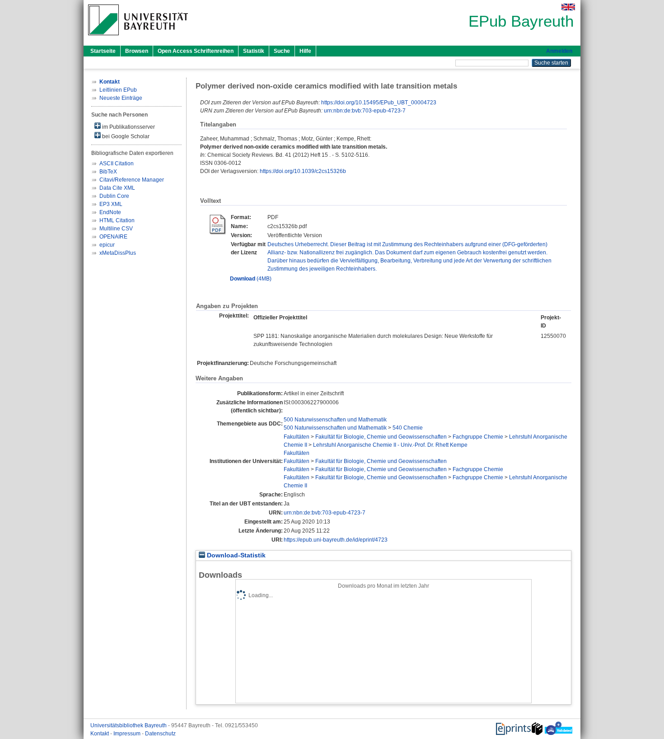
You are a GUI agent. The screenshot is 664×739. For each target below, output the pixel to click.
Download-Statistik (235, 555)
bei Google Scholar (125, 136)
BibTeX (108, 171)
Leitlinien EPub (118, 90)
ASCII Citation (116, 163)
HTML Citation (117, 220)
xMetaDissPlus (117, 253)
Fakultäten (296, 437)
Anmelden (559, 51)
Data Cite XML (117, 188)
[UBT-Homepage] (138, 38)
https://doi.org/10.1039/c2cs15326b (303, 171)
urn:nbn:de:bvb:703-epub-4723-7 (365, 111)
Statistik (253, 51)
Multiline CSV (116, 228)
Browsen (136, 51)
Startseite (103, 51)
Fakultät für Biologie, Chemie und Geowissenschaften (381, 437)
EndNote (110, 212)
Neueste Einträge (120, 98)
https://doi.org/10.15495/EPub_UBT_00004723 (378, 102)
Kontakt (100, 733)
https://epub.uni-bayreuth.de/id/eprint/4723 (336, 540)
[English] (568, 7)
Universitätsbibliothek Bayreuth (129, 725)
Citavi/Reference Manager (131, 180)
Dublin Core (114, 196)
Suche (282, 51)
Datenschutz (160, 733)
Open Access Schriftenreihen (196, 51)
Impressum (127, 733)
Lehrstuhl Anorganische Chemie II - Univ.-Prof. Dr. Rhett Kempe (390, 445)
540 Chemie (408, 428)
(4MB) (250, 279)
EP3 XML (110, 204)
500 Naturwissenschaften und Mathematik (335, 419)
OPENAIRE (113, 237)
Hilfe (305, 51)
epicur (107, 245)
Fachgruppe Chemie (478, 437)
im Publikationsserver (128, 127)
